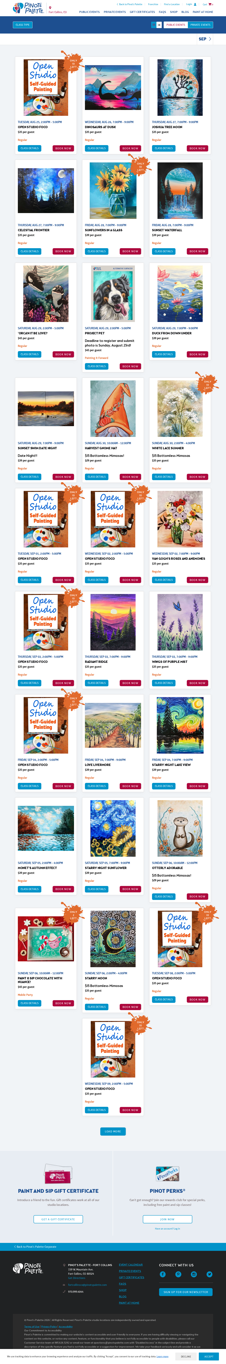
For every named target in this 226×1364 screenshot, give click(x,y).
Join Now (167, 1219)
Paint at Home (203, 12)
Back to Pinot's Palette (130, 4)
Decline (186, 1356)
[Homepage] (38, 1268)
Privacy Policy (49, 1327)
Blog (185, 12)
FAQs (162, 12)
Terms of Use (31, 1327)
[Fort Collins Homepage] (28, 8)
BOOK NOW (63, 148)
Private (200, 24)
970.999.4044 (75, 1291)
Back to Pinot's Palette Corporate (36, 1246)
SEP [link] (203, 39)
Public (175, 24)
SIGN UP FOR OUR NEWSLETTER (186, 1292)
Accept (208, 1356)
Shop (174, 12)
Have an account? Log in (167, 1228)
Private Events (115, 12)
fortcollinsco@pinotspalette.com (87, 1285)
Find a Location (172, 4)
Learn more (162, 1356)
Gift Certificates (142, 12)
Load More (113, 1131)
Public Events (89, 12)
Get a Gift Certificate (58, 1219)
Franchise (153, 4)
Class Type (23, 24)
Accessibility (66, 1327)
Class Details (29, 148)
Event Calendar (131, 1265)
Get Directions (76, 1278)
